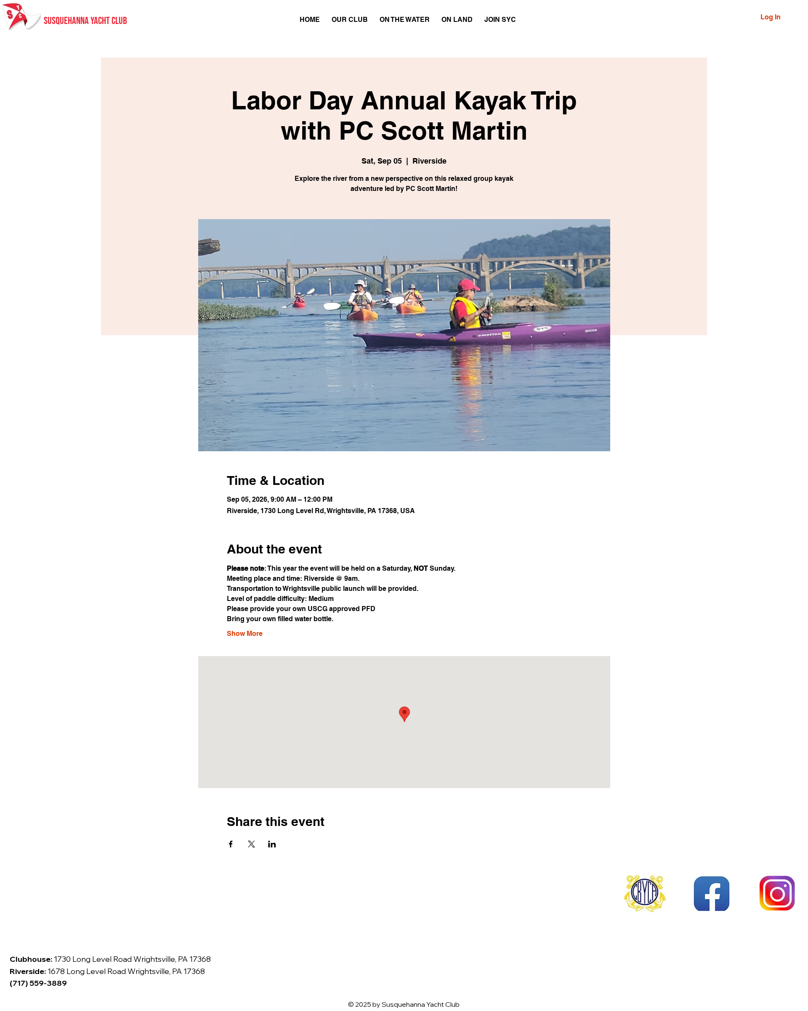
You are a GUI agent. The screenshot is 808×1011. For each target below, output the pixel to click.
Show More (245, 634)
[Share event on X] (251, 844)
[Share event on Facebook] (231, 844)
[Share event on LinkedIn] (272, 844)
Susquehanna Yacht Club (85, 21)
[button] (349, 19)
